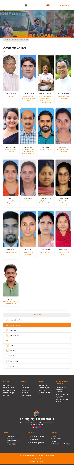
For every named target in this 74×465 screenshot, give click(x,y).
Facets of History (8, 387)
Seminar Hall (25, 393)
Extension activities (44, 393)
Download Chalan (55, 439)
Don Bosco (6, 385)
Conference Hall (26, 395)
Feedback (53, 441)
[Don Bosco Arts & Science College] (37, 5)
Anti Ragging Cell (61, 387)
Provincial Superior (9, 390)
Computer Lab (25, 387)
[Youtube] (33, 427)
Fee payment (54, 436)
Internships (41, 390)
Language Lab (25, 390)
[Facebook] (36, 427)
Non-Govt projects (44, 387)
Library (23, 385)
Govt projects (42, 385)
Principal (6, 395)
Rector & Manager (8, 393)
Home (6, 39)
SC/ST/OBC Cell (60, 397)
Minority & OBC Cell (62, 394)
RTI (51, 448)
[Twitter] (40, 427)
